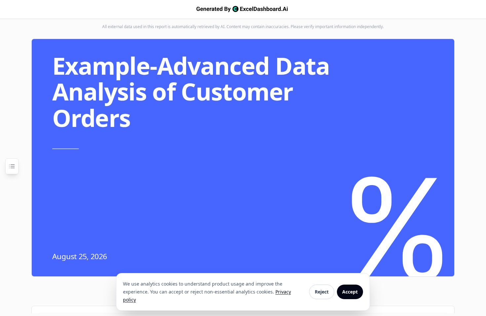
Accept (350, 292)
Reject (322, 292)
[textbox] (206, 92)
